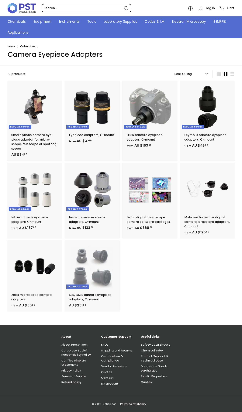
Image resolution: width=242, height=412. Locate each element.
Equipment (42, 21)
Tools (91, 21)
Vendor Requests (114, 366)
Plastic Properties (154, 376)
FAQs (105, 345)
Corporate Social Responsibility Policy (76, 352)
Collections (27, 46)
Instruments (69, 21)
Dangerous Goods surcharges (154, 368)
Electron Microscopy (189, 21)
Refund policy (71, 382)
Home (12, 46)
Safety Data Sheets (155, 345)
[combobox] (86, 8)
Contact (107, 378)
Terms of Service (73, 376)
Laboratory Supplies (120, 21)
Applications (18, 32)
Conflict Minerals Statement (73, 362)
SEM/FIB (219, 21)
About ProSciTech (74, 345)
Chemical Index (152, 350)
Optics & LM (154, 21)
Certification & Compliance (112, 358)
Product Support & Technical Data (154, 358)
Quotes (106, 372)
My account (109, 384)
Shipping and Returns (116, 350)
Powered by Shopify (133, 404)
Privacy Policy (71, 370)
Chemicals (17, 21)
